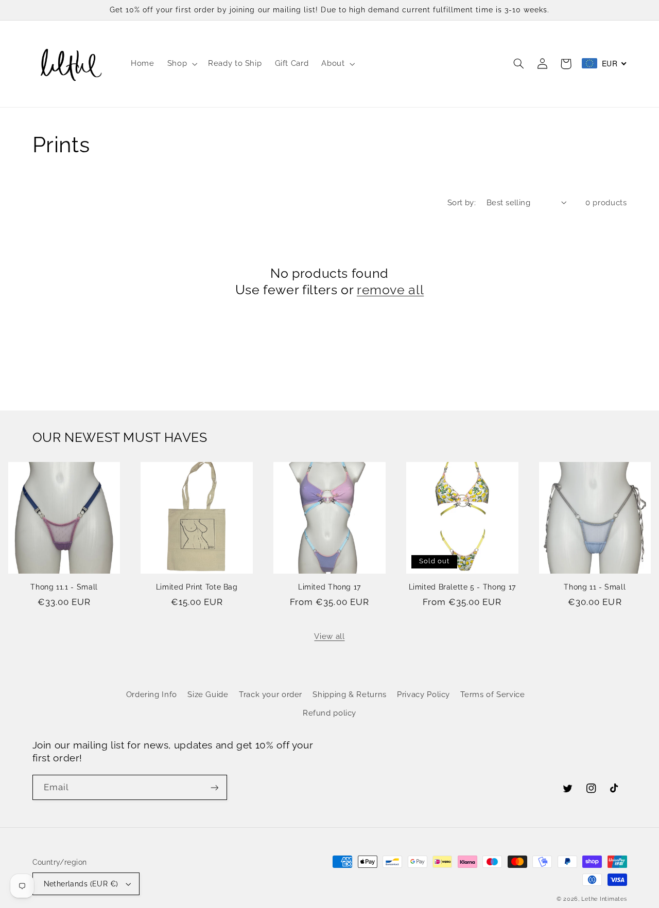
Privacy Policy (423, 694)
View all (329, 636)
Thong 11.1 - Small (63, 587)
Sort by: (461, 202)
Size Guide (207, 694)
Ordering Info (151, 694)
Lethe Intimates (604, 899)
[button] (181, 63)
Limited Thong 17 (329, 587)
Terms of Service (492, 694)
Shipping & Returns (349, 694)
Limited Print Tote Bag (197, 587)
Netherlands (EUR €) (81, 884)
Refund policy (329, 712)
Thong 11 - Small (595, 587)
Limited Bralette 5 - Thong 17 (462, 587)
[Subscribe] (214, 787)
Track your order (270, 694)
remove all (390, 289)
